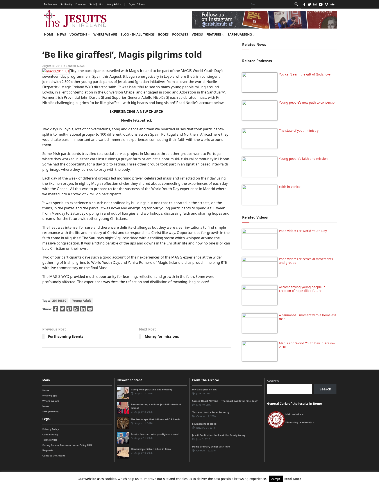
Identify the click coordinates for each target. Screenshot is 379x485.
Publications (50, 4)
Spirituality (66, 4)
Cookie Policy (50, 434)
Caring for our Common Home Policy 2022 (67, 445)
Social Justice (96, 4)
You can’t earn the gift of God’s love (305, 74)
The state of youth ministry (298, 130)
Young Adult (81, 300)
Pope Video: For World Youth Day (303, 231)
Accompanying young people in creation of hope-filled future (302, 289)
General (71, 66)
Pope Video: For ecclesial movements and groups (306, 261)
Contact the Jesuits (53, 455)
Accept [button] (275, 479)
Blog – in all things (137, 34)
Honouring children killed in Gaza (151, 449)
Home (49, 34)
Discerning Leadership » (299, 422)
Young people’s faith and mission (303, 158)
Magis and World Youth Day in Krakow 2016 (307, 345)
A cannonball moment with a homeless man (307, 317)
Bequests (47, 450)
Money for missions (162, 336)
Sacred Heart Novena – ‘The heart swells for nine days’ (224, 400)
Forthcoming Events (65, 336)
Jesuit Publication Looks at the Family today (218, 435)
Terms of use (49, 439)
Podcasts (180, 34)
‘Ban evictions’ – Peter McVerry (210, 412)
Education (80, 4)
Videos (197, 34)
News (61, 34)
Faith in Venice (289, 187)
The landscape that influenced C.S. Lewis (155, 419)
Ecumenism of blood (204, 423)
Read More (292, 478)
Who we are (49, 395)
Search (273, 381)
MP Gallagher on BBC (204, 389)
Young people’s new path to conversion (307, 102)
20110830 (59, 300)
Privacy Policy (50, 429)
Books (163, 34)
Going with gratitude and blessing (151, 389)
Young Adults (114, 4)
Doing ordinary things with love (211, 446)
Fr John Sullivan (137, 4)
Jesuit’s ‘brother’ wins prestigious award (155, 434)
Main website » (294, 414)
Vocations (79, 34)
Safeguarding (240, 34)
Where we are (105, 34)
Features (214, 34)
